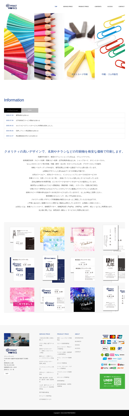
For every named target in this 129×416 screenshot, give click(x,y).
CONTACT (121, 6)
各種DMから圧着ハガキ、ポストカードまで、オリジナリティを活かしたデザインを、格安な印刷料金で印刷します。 (80, 46)
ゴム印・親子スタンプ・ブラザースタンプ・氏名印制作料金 (46, 387)
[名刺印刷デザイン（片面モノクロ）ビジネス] (79, 267)
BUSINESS (78, 341)
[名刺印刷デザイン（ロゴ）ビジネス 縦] (110, 298)
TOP (56, 6)
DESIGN (77, 345)
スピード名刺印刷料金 (63, 343)
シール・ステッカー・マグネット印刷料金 (64, 367)
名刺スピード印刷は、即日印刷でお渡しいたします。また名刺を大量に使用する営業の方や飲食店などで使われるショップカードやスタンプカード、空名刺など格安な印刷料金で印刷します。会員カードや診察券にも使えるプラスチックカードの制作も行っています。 (19, 46)
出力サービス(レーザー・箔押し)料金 (46, 362)
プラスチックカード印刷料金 (64, 373)
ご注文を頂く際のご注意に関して (46, 339)
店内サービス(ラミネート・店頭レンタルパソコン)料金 (46, 350)
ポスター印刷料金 (62, 363)
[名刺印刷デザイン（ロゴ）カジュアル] (19, 267)
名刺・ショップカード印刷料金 (64, 339)
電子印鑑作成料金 (44, 392)
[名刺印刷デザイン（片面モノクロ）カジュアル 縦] (110, 267)
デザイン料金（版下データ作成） (46, 344)
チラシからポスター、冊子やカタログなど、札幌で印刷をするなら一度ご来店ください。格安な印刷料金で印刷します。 (49, 46)
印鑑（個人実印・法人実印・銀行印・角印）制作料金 (46, 379)
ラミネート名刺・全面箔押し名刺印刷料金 (64, 353)
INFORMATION (79, 338)
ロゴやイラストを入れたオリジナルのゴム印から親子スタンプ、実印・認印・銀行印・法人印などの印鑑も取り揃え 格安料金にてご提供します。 (110, 46)
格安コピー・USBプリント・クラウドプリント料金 (46, 357)
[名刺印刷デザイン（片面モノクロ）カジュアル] (19, 237)
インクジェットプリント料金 (46, 368)
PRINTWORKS (71, 413)
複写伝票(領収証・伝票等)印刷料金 (64, 385)
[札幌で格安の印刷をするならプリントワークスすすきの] (19, 7)
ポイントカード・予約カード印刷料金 (64, 348)
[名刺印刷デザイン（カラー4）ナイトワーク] (79, 237)
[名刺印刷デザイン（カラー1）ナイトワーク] (79, 298)
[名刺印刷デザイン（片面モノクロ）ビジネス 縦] (110, 237)
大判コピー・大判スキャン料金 (46, 373)
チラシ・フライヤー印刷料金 (64, 358)
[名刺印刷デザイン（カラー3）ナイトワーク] (19, 298)
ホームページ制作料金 (45, 396)
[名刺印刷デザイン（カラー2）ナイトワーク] (49, 237)
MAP (7, 373)
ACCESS (110, 6)
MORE (30, 110)
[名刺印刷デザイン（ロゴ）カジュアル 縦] (49, 267)
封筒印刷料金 (60, 380)
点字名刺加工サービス (45, 399)
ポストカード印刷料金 (63, 377)
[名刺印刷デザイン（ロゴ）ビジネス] (49, 298)
